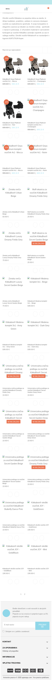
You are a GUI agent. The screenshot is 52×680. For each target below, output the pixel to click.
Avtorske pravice (9, 677)
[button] (17, 92)
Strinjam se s (17, 631)
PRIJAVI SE (42, 626)
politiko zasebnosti (22, 631)
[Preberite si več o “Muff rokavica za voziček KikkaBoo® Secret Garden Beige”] (42, 270)
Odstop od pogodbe (10, 651)
